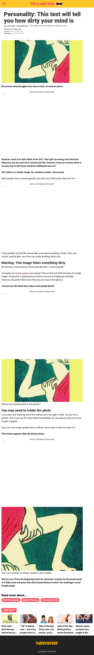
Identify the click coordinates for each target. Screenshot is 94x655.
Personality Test (22, 26)
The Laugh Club (9, 26)
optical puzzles (30, 600)
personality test (50, 600)
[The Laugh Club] (46, 3)
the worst (22, 273)
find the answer (11, 600)
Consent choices (47, 651)
